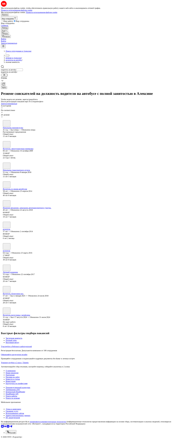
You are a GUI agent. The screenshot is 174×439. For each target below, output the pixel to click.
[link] (5, 33)
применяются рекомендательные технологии (48, 422)
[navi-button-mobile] (3, 46)
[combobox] (12, 70)
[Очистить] (4, 75)
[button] (3, 39)
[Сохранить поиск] (3, 84)
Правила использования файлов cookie (41, 12)
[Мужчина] (6, 123)
